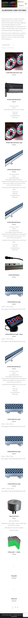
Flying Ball (14, 576)
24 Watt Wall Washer (14, 275)
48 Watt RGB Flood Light (14, 419)
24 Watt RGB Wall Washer (14, 222)
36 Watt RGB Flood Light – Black (14, 334)
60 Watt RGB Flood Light (14, 451)
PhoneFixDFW (14, 616)
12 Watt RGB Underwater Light (14, 72)
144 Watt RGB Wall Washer (14, 99)
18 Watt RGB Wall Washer (14, 169)
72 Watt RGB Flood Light (14, 484)
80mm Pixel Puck (14, 516)
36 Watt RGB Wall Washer (14, 366)
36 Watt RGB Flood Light (14, 302)
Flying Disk (14, 598)
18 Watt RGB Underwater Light (14, 142)
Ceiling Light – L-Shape (14, 552)
